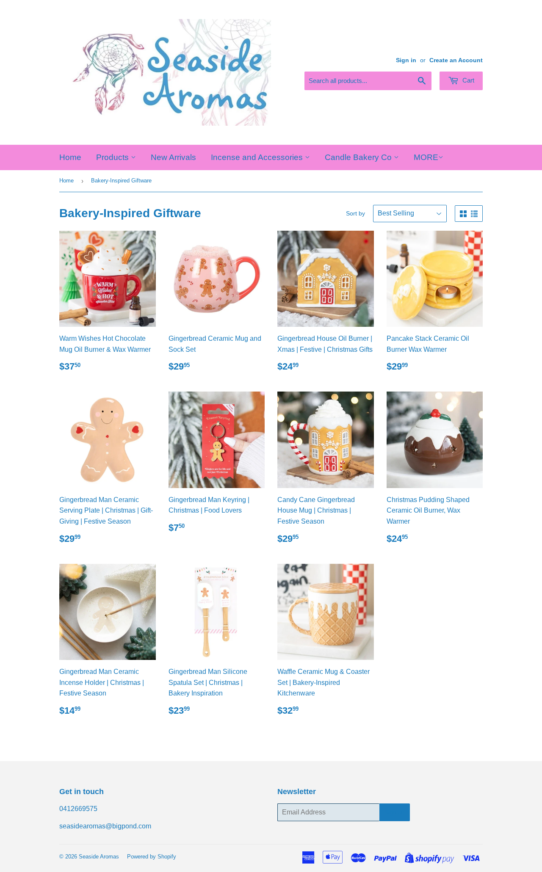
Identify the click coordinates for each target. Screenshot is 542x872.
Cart (467, 80)
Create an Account (456, 60)
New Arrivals (173, 157)
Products (113, 157)
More (426, 157)
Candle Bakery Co (359, 157)
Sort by (355, 213)
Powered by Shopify (151, 856)
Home (70, 157)
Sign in (406, 60)
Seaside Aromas (99, 856)
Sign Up (394, 812)
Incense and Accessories (258, 157)
